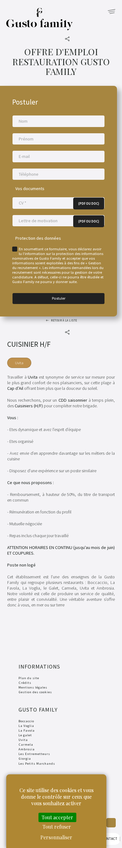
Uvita (23, 740)
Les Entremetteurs (34, 754)
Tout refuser (57, 826)
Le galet (25, 735)
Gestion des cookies (35, 692)
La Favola (26, 730)
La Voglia (26, 725)
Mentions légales (32, 687)
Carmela (25, 744)
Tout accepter (57, 817)
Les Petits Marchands (36, 763)
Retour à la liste (64, 320)
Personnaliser (56, 837)
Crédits (24, 682)
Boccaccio (26, 721)
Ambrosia (26, 749)
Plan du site (28, 678)
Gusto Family (39, 22)
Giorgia (24, 758)
